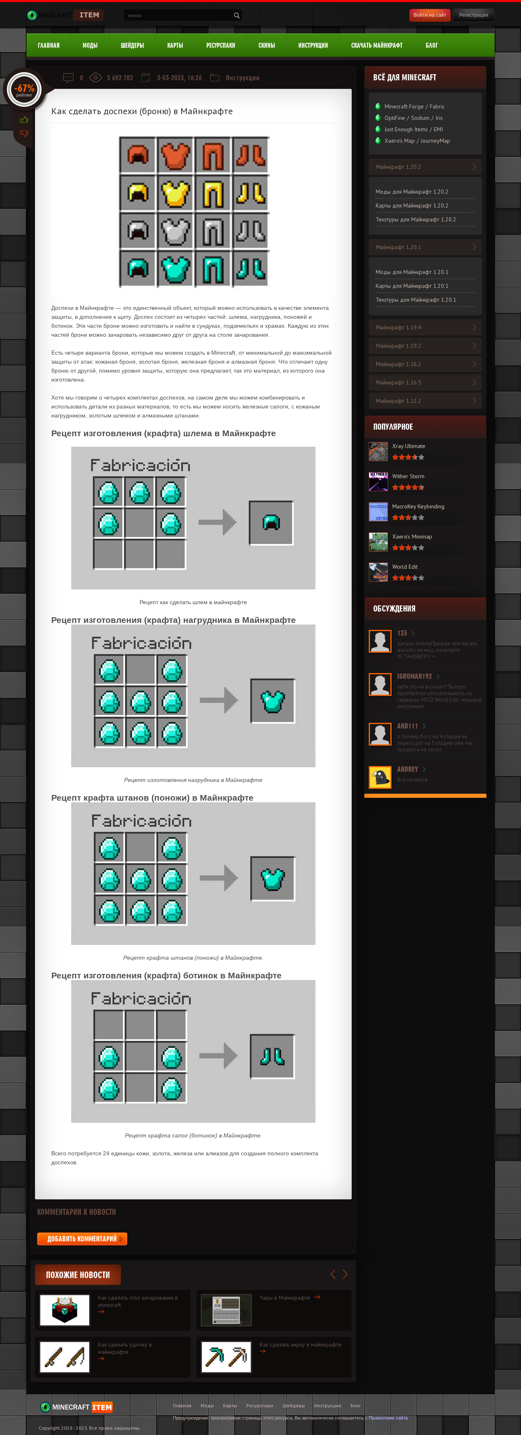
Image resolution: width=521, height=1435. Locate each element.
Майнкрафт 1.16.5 (398, 382)
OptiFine (395, 117)
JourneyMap (435, 140)
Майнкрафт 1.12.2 (398, 400)
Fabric (437, 106)
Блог (432, 45)
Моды (90, 45)
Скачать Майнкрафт (377, 45)
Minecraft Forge (404, 106)
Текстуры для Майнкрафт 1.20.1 (416, 299)
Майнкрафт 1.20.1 (398, 247)
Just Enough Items (406, 129)
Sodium (420, 117)
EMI (438, 129)
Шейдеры (132, 45)
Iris (439, 117)
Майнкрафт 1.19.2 (398, 345)
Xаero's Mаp (400, 140)
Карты (175, 45)
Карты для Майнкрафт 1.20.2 (412, 205)
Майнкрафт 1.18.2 (398, 364)
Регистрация (473, 15)
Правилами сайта (388, 1417)
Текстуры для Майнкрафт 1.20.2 (416, 219)
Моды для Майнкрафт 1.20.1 (412, 272)
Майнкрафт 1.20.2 (398, 166)
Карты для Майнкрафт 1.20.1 (412, 285)
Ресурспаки (220, 45)
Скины (266, 45)
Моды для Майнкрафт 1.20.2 (412, 191)
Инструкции (313, 45)
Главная (48, 45)
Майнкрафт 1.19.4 (398, 327)
